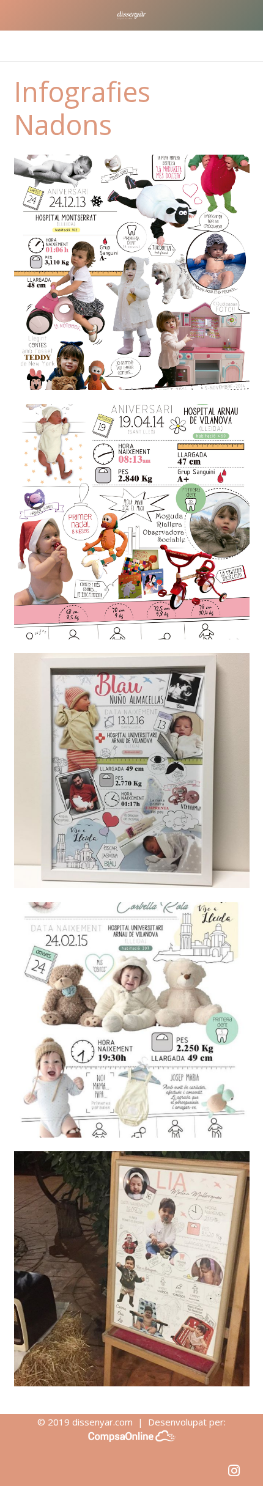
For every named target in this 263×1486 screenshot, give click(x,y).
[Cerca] (247, 46)
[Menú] (15, 46)
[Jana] (132, 521)
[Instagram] (234, 1470)
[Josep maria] (132, 1020)
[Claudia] (132, 272)
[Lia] (132, 1268)
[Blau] (132, 770)
